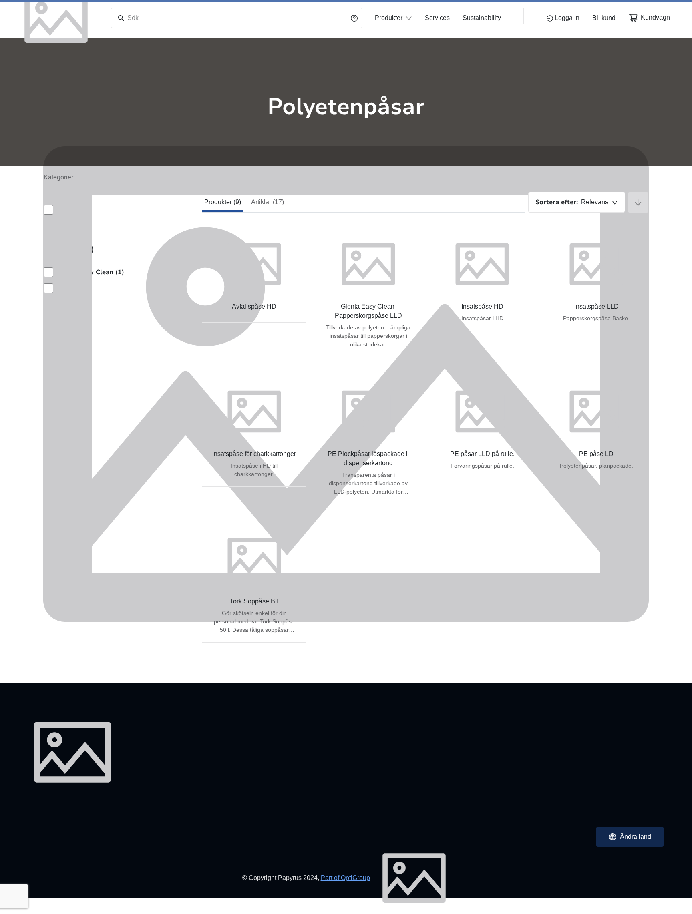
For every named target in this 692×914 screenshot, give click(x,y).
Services (437, 17)
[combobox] (577, 202)
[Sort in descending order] (638, 202)
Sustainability (482, 17)
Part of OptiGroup (345, 877)
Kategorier (58, 177)
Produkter (388, 17)
